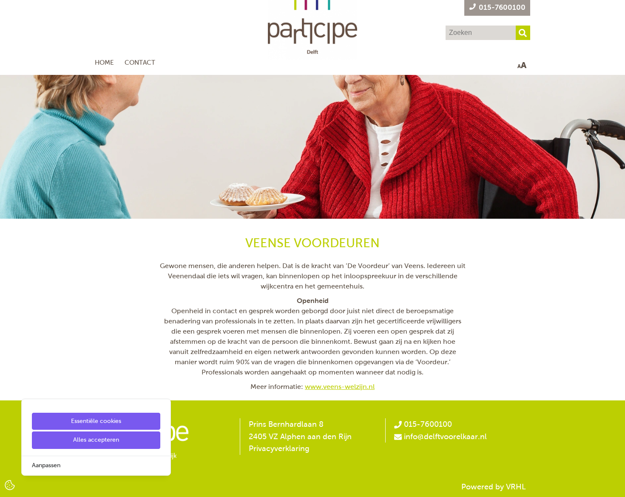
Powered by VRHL (493, 487)
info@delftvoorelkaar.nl (445, 436)
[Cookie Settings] (10, 484)
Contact (140, 62)
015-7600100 (427, 424)
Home (104, 62)
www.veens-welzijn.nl (340, 386)
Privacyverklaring (279, 448)
